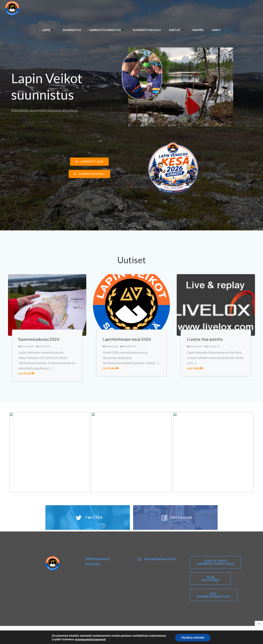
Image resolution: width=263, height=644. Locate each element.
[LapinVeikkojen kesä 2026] (131, 304)
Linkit (216, 30)
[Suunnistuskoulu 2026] (47, 304)
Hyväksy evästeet (192, 637)
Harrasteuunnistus (105, 30)
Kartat (175, 30)
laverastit (28, 346)
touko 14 (130, 346)
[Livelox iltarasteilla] (216, 304)
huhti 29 (45, 346)
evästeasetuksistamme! (90, 639)
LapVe (46, 30)
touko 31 (214, 346)
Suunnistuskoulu (147, 30)
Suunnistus (71, 30)
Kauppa (198, 30)
